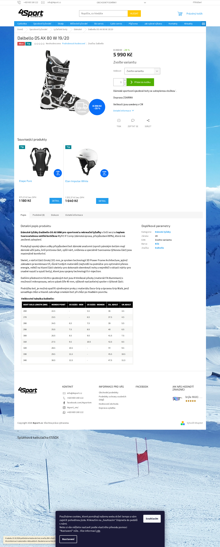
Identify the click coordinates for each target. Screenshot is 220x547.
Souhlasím (152, 518)
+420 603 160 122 (75, 398)
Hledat (134, 13)
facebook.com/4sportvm (79, 402)
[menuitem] (22, 23)
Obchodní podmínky (107, 2)
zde (98, 531)
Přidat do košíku (142, 82)
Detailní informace (122, 110)
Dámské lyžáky (163, 232)
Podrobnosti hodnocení (73, 43)
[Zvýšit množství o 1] (125, 80)
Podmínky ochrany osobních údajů (112, 398)
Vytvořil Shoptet (195, 423)
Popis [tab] (23, 215)
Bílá (157, 244)
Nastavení (68, 539)
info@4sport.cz (74, 393)
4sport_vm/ (72, 407)
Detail (55, 200)
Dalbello (159, 248)
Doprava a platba (107, 408)
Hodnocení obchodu (108, 404)
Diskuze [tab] (55, 215)
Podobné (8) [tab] (39, 215)
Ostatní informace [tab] (74, 215)
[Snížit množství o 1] (125, 84)
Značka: (96, 43)
